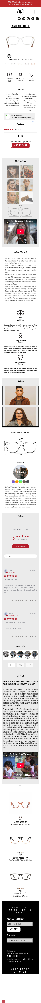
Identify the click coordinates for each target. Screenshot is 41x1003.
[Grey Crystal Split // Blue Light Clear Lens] (13, 63)
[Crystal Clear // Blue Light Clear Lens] (7, 63)
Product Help (20, 907)
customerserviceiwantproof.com (17, 953)
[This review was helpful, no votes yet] (31, 600)
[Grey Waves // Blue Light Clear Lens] (27, 63)
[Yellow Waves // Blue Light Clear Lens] (33, 63)
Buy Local (11, 935)
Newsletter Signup (15, 918)
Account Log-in (20, 910)
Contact (20, 913)
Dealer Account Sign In (14, 961)
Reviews (20, 124)
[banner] (20, 12)
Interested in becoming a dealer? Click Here (20, 959)
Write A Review (20, 546)
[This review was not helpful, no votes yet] (35, 600)
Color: (20, 60)
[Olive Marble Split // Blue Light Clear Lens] (20, 63)
